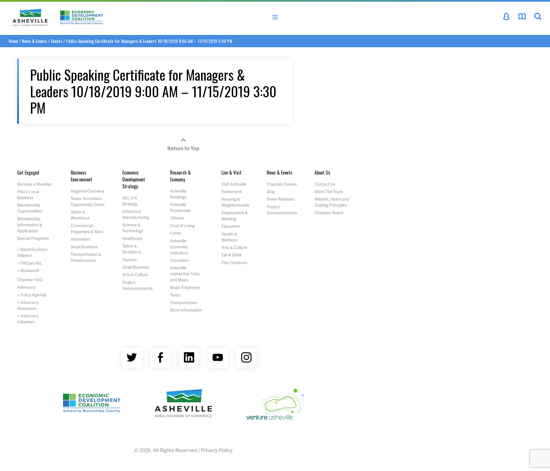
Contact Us (325, 184)
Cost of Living (182, 225)
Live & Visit (231, 172)
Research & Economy (180, 176)
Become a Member (34, 184)
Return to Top (183, 148)
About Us (322, 172)
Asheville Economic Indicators (179, 247)
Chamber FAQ (30, 279)
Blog (271, 191)
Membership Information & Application (29, 224)
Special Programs (33, 238)
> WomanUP (28, 270)
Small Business (84, 247)
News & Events (34, 41)
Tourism (129, 259)
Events (56, 41)
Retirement (231, 191)
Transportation (183, 302)
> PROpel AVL (29, 263)
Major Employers (185, 287)
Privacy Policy (217, 450)
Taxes (175, 295)
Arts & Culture (135, 274)
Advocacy (26, 287)
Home (13, 41)
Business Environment (81, 176)
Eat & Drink (231, 255)
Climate (177, 218)
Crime (175, 233)
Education (179, 260)
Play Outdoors (234, 262)
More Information (186, 310)
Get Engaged (28, 172)
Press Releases (280, 199)
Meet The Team (329, 191)
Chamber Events (282, 184)
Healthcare (132, 238)
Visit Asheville (233, 184)
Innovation (80, 239)
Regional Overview (88, 191)
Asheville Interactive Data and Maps (185, 273)
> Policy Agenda (31, 295)
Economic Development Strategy (133, 179)
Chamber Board (329, 212)
